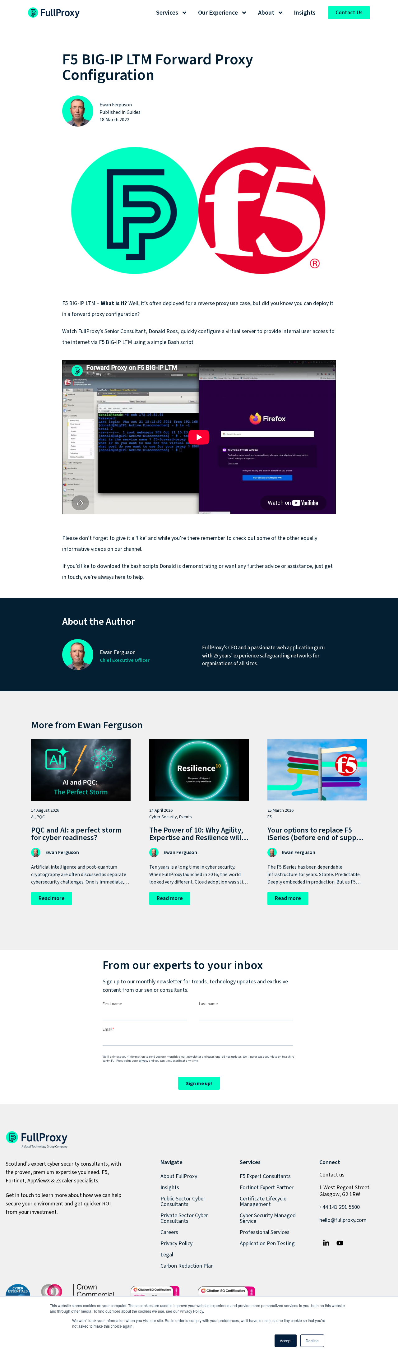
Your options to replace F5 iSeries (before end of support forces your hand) (316, 838)
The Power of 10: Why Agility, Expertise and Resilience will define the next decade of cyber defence (196, 841)
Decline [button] (312, 1340)
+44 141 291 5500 (339, 1207)
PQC (41, 817)
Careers (169, 1232)
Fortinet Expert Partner (267, 1187)
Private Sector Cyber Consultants (184, 1218)
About (266, 12)
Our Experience (218, 12)
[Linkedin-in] (326, 1243)
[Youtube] (340, 1243)
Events (185, 817)
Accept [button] (285, 1340)
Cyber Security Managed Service (268, 1218)
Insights (305, 12)
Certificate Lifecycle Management (263, 1201)
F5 (269, 817)
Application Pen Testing (267, 1243)
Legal (166, 1255)
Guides (134, 112)
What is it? (114, 303)
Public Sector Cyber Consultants (182, 1201)
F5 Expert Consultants (265, 1176)
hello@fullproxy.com (343, 1220)
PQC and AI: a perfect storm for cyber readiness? (76, 834)
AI (33, 817)
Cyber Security (163, 817)
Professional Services (264, 1232)
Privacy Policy (176, 1243)
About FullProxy (178, 1176)
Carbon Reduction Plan (187, 1266)
